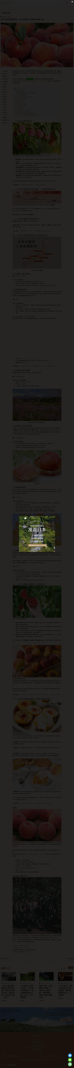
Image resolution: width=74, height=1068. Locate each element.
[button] (72, 2)
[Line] (70, 1060)
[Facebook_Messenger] (70, 1055)
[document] (37, 534)
